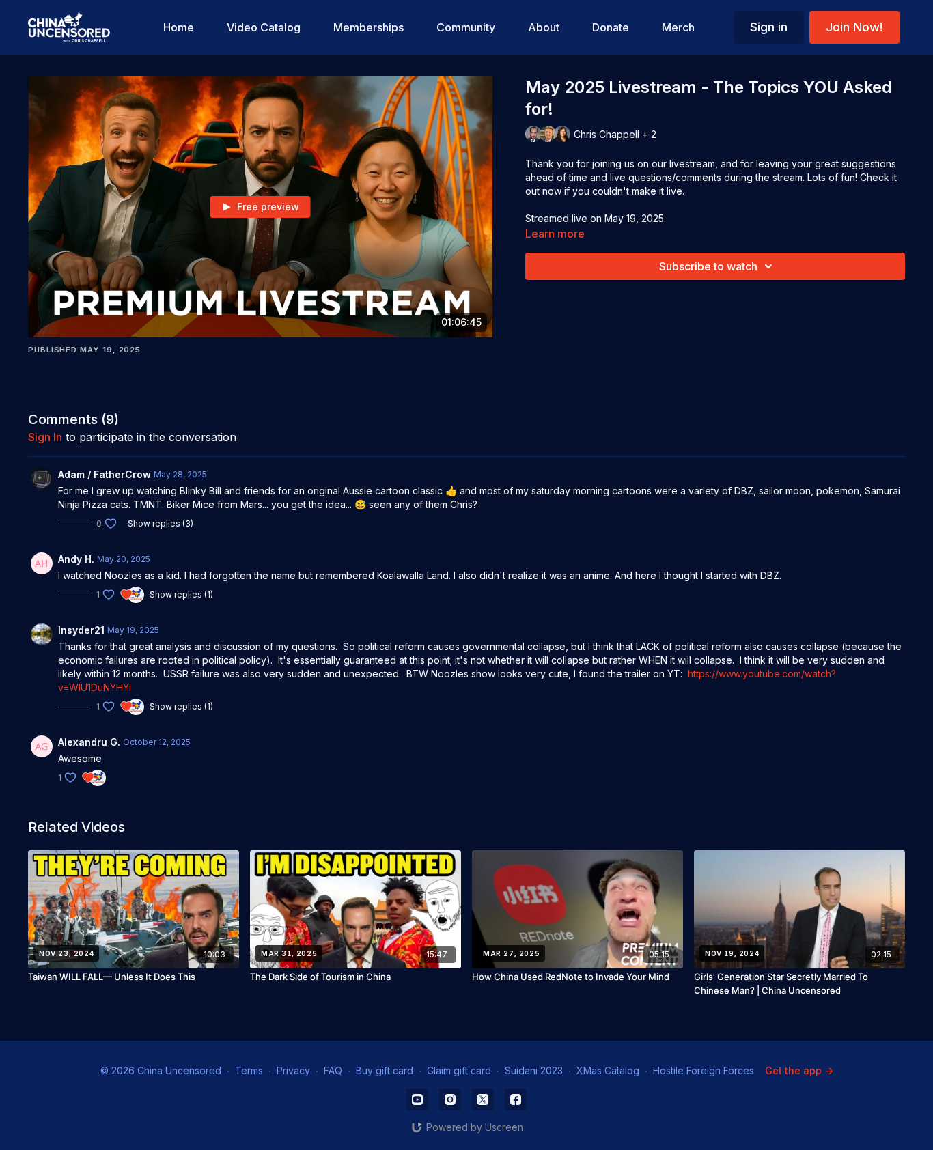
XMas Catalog (607, 1070)
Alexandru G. (89, 742)
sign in (45, 437)
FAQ (333, 1070)
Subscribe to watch (708, 266)
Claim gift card (459, 1070)
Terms (249, 1070)
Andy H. (76, 559)
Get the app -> (799, 1070)
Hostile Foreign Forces (703, 1070)
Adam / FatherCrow (104, 474)
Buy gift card (384, 1070)
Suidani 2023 (534, 1070)
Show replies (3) (160, 523)
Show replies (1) (181, 594)
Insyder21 (81, 630)
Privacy (293, 1070)
